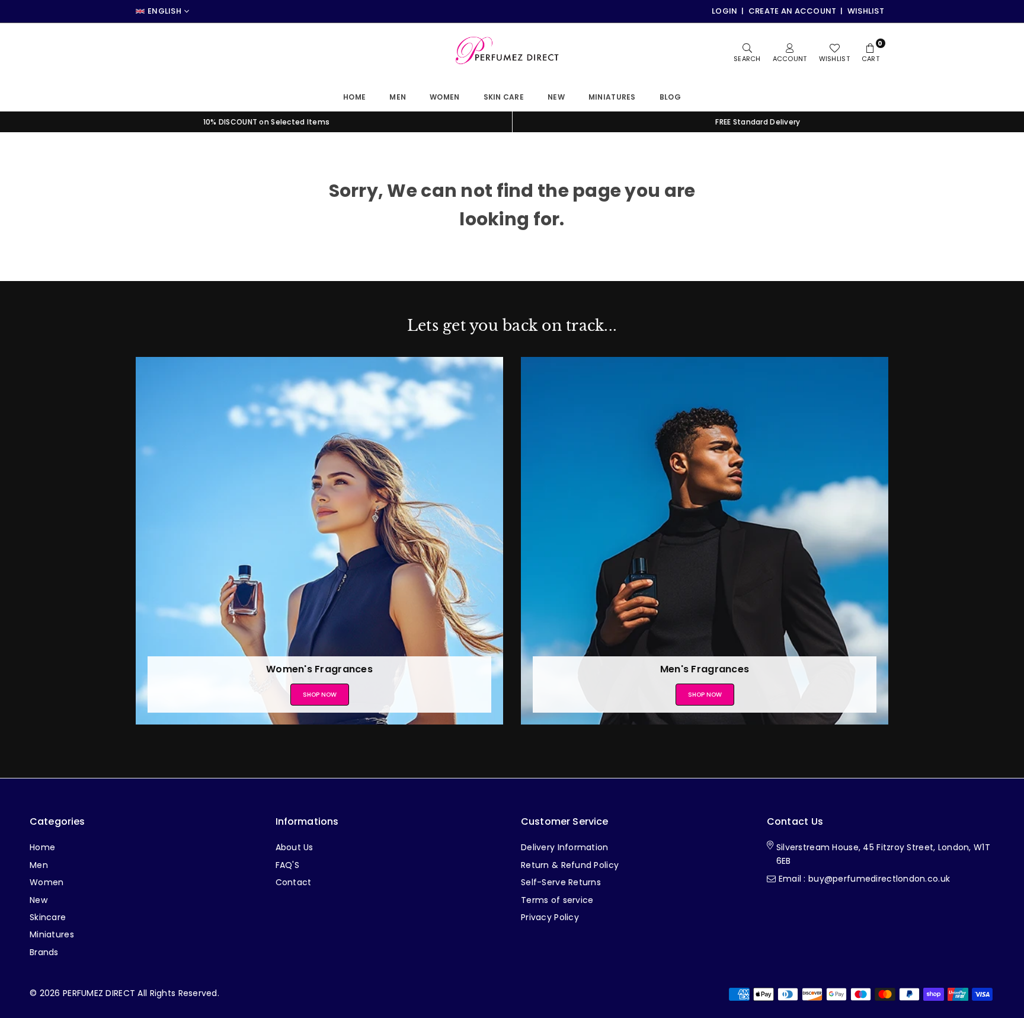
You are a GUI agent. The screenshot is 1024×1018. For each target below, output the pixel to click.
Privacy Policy (550, 917)
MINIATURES (612, 97)
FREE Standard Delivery (757, 122)
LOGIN (724, 11)
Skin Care (504, 97)
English (164, 11)
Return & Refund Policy (570, 865)
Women (444, 97)
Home (354, 97)
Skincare (48, 917)
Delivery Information (565, 847)
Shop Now (320, 694)
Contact (294, 882)
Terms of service (557, 900)
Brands (44, 952)
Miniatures (52, 934)
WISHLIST (865, 11)
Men (397, 97)
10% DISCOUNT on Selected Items (266, 122)
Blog (670, 97)
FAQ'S (287, 865)
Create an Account (792, 11)
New (556, 97)
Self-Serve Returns (561, 882)
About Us (294, 847)
